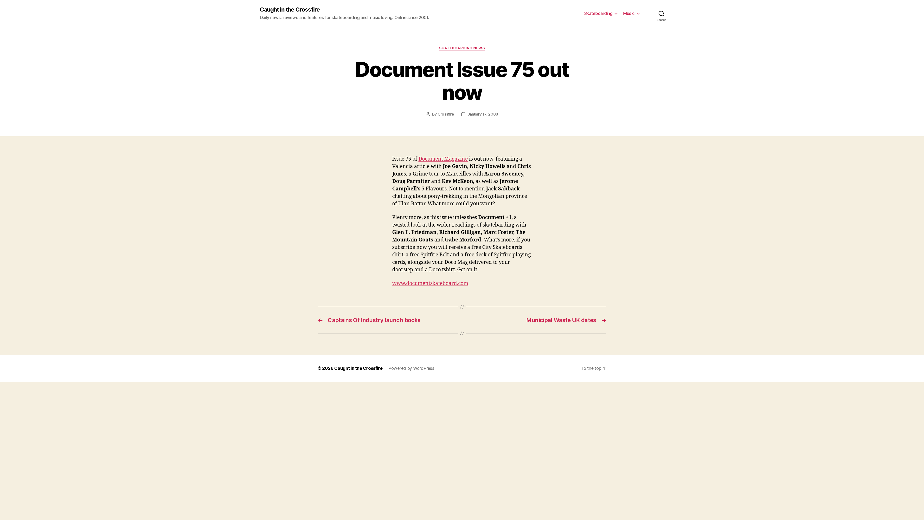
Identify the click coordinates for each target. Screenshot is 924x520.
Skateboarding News (462, 48)
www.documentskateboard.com (430, 283)
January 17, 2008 (483, 114)
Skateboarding (598, 13)
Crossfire (446, 114)
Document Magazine (443, 159)
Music (629, 13)
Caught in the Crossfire (290, 10)
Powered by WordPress (411, 368)
